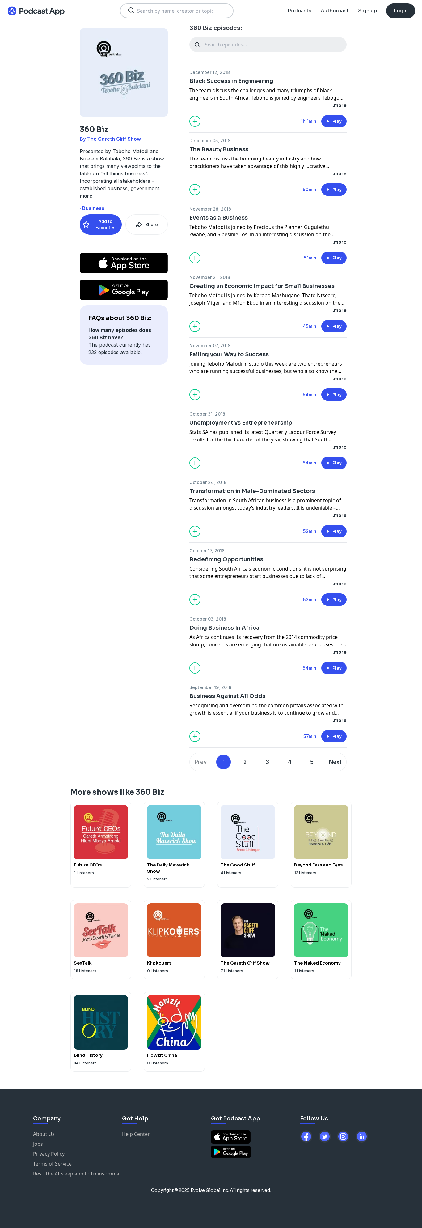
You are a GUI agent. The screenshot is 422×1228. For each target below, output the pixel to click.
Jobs (38, 1143)
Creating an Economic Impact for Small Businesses (262, 286)
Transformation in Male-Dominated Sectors (252, 491)
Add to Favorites (105, 224)
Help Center (136, 1134)
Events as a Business (218, 217)
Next (335, 762)
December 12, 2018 (209, 72)
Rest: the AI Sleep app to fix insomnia (76, 1173)
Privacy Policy (49, 1153)
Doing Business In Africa (224, 627)
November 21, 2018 (209, 277)
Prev (201, 762)
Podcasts (299, 10)
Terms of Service (52, 1163)
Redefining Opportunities (226, 559)
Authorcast (335, 10)
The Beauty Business (218, 149)
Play (337, 121)
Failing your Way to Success (229, 354)
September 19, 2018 (210, 687)
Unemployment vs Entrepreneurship (240, 422)
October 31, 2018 (207, 414)
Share (151, 224)
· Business (92, 208)
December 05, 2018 (209, 140)
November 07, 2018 (209, 345)
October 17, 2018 (207, 550)
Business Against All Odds (227, 696)
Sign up (367, 10)
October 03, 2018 (207, 619)
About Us (44, 1134)
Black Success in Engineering (231, 81)
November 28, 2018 (210, 209)
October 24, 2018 (207, 482)
